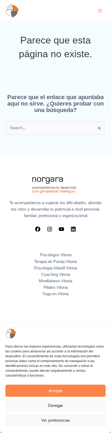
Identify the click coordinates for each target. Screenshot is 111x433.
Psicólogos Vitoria (55, 255)
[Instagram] (49, 229)
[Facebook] (37, 229)
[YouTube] (61, 229)
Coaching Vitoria (55, 274)
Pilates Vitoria (56, 287)
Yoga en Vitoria (55, 294)
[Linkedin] (73, 229)
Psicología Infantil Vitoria (55, 268)
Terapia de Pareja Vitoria (55, 261)
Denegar (55, 405)
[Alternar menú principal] (100, 10)
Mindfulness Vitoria (55, 281)
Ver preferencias (55, 420)
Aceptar (56, 390)
